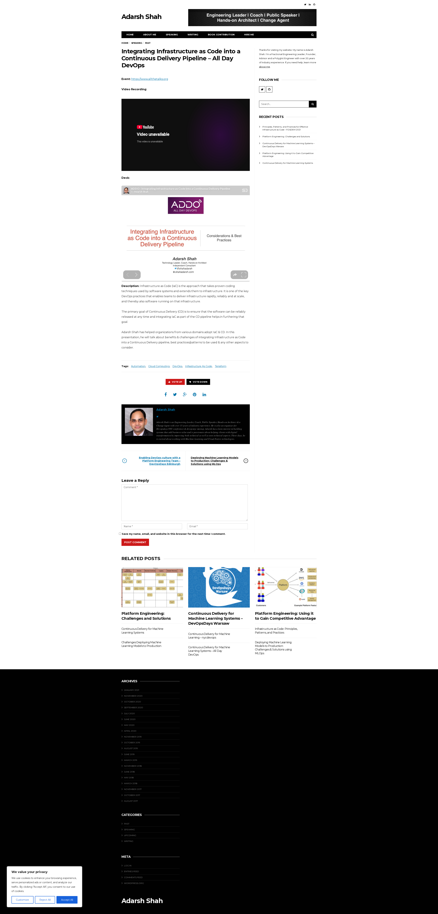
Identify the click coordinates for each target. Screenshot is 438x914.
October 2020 (132, 701)
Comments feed (133, 877)
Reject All (45, 899)
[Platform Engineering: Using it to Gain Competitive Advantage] (286, 587)
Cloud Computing (159, 366)
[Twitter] (305, 4)
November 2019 (133, 736)
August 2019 (131, 748)
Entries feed (131, 871)
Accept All (67, 899)
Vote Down (200, 382)
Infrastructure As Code (198, 366)
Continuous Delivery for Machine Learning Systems (287, 163)
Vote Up (177, 382)
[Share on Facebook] (166, 394)
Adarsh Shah (165, 409)
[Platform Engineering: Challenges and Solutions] (152, 587)
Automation (138, 366)
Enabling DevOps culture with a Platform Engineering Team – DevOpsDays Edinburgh (159, 460)
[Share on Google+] (184, 394)
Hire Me (249, 34)
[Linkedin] (310, 4)
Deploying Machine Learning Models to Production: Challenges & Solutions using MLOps (214, 460)
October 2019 (132, 742)
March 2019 (130, 760)
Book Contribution (221, 34)
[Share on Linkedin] (204, 394)
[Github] (314, 4)
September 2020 (133, 707)
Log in (127, 865)
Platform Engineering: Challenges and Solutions (286, 136)
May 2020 (129, 725)
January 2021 (131, 690)
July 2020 (129, 713)
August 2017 (131, 801)
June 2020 (130, 719)
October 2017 (132, 795)
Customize (22, 899)
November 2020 (133, 696)
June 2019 (129, 754)
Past (126, 823)
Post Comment (135, 542)
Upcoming (130, 835)
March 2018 (130, 783)
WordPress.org (134, 883)
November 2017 (133, 789)
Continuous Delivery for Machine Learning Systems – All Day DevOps (209, 651)
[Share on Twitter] (174, 394)
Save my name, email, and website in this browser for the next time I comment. (174, 533)
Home (130, 34)
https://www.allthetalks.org (149, 79)
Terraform (220, 366)
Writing (193, 34)
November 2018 (133, 766)
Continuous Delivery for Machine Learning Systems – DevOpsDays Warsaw (215, 618)
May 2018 (129, 777)
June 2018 (129, 771)
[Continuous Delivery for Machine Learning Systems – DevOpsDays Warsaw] (219, 587)
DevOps (177, 366)
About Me (149, 34)
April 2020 (130, 731)
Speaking (172, 34)
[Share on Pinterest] (194, 394)
